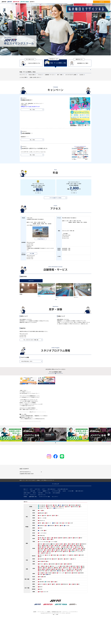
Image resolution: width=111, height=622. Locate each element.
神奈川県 (33, 555)
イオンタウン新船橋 (53, 541)
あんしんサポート (55, 496)
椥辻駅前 (58, 563)
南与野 (71, 537)
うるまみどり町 (45, 591)
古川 (57, 515)
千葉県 (33, 541)
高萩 (45, 530)
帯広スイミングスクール (59, 508)
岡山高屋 (44, 576)
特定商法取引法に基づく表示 (56, 611)
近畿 (27, 569)
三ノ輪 (61, 545)
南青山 (66, 544)
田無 (71, 551)
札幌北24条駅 (49, 505)
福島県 (33, 522)
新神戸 (43, 572)
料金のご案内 (32, 74)
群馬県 (33, 535)
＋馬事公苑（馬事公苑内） (68, 548)
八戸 (40, 510)
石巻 (54, 515)
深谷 (52, 539)
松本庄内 (40, 528)
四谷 (80, 548)
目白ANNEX (41, 550)
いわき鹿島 (60, 523)
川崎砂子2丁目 (41, 555)
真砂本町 (40, 589)
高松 (53, 581)
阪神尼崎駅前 (75, 572)
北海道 (30, 506)
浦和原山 (66, 537)
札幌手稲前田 (72, 505)
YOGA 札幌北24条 (42, 505)
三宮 (40, 572)
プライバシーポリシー (41, 611)
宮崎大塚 (40, 586)
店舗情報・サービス (49, 74)
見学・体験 (59, 74)
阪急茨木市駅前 (42, 570)
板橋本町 (78, 550)
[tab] (55, 442)
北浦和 (40, 537)
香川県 (33, 581)
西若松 (54, 523)
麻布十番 (40, 544)
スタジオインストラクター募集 (44, 496)
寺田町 (79, 567)
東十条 (40, 545)
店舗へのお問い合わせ (35, 77)
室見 (78, 584)
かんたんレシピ (32, 494)
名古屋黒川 (61, 558)
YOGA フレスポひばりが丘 (78, 551)
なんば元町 (72, 569)
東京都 (33, 548)
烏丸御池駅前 (52, 563)
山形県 (33, 520)
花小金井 (49, 553)
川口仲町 (44, 537)
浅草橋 (78, 544)
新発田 (62, 525)
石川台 (73, 547)
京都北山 (46, 563)
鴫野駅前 (56, 567)
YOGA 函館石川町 (42, 506)
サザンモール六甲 (61, 572)
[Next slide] (89, 289)
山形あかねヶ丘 (42, 520)
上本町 (71, 567)
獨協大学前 (76, 537)
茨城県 (33, 530)
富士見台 (40, 551)
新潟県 (33, 525)
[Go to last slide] (22, 289)
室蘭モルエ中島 (50, 506)
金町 (72, 545)
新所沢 (45, 539)
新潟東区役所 (51, 525)
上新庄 (79, 566)
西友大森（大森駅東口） (56, 547)
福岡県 (33, 584)
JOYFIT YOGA (37, 489)
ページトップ (55, 484)
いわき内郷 (65, 523)
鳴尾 (45, 574)
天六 (40, 566)
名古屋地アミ (67, 558)
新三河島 (49, 545)
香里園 (69, 570)
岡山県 (33, 576)
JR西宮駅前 (81, 572)
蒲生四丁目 (51, 567)
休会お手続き (40, 492)
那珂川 (54, 584)
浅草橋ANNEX (83, 544)
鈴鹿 (40, 561)
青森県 (33, 510)
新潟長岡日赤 (41, 525)
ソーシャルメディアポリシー (73, 611)
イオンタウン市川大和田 (43, 541)
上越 (46, 525)
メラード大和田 (66, 569)
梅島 (69, 545)
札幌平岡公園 (65, 505)
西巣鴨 (44, 545)
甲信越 (26, 526)
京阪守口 (65, 570)
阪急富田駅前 (54, 570)
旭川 (80, 506)
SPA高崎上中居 (42, 535)
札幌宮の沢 (68, 506)
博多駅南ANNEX (65, 584)
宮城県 (33, 515)
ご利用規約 (48, 611)
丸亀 (56, 581)
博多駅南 (59, 584)
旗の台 (69, 547)
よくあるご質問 (23, 77)
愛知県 (33, 558)
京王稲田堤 (54, 555)
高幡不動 (44, 553)
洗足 (83, 547)
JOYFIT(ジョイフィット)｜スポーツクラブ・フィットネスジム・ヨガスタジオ (57, 613)
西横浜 (77, 555)
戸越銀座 (64, 547)
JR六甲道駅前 (49, 572)
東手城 (40, 579)
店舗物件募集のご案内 (33, 496)
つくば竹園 (41, 530)
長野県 (33, 527)
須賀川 (40, 523)
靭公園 (40, 569)
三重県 (33, 561)
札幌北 (60, 505)
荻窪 (63, 550)
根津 (70, 544)
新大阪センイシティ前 (55, 566)
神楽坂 (50, 550)
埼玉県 (33, 538)
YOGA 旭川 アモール (42, 508)
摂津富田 (59, 570)
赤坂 (62, 544)
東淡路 (83, 566)
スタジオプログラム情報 (70, 74)
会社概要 (34, 611)
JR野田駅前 (59, 569)
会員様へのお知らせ (27, 492)
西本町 (44, 569)
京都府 (33, 563)
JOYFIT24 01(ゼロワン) (27, 472)
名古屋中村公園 (48, 558)
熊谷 (49, 539)
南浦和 (56, 537)
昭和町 (83, 567)
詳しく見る (32, 109)
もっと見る (37, 192)
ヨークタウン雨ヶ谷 (42, 533)
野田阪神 (49, 569)
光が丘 (45, 551)
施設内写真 (31, 280)
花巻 (46, 513)
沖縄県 (33, 591)
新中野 (54, 550)
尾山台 (60, 548)
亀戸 (49, 547)
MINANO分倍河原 (59, 551)
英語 (53, 614)
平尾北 (46, 584)
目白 (46, 550)
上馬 (43, 548)
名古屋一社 (74, 558)
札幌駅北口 (62, 506)
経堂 (51, 548)
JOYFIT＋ (43, 489)
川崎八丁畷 (48, 555)
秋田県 (33, 517)
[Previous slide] (2, 434)
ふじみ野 (40, 539)
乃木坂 (58, 544)
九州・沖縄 (27, 588)
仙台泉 (40, 515)
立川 (40, 553)
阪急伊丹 (49, 574)
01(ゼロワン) (50, 508)
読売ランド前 (66, 555)
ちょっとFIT (26, 494)
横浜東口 (72, 555)
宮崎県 (33, 586)
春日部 (81, 537)
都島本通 (40, 567)
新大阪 (68, 566)
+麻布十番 (54, 544)
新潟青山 (57, 525)
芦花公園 (55, 548)
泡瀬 (40, 591)
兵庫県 (33, 573)
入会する (101, 1)
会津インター (49, 523)
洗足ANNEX (78, 547)
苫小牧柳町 (57, 506)
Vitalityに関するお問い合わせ (63, 489)
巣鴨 (70, 550)
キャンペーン (23, 74)
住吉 (71, 584)
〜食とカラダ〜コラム (41, 494)
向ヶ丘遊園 (60, 555)
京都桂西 (70, 563)
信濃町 (84, 548)
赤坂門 (50, 584)
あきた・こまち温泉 (42, 518)
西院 (66, 563)
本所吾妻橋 (77, 545)
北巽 (75, 567)
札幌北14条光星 (75, 506)
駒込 (74, 550)
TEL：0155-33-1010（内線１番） (31, 339)
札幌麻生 (55, 505)
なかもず (74, 570)
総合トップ (26, 489)
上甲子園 (40, 574)
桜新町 (47, 548)
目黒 (40, 548)
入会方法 (81, 74)
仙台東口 (50, 515)
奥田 (40, 576)
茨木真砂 (48, 570)
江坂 (81, 569)
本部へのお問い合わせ (51, 489)
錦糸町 (82, 545)
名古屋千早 (55, 558)
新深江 (61, 567)
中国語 (57, 614)
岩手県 (33, 512)
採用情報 (25, 496)
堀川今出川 (41, 563)
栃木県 (33, 533)
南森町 (43, 566)
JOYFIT (31, 489)
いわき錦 (71, 523)
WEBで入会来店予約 (56, 492)
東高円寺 (58, 550)
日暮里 (57, 545)
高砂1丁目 (41, 584)
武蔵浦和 (61, 537)
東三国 (48, 566)
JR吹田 (77, 569)
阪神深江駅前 (68, 572)
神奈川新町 (82, 555)
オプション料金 (47, 492)
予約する (34, 492)
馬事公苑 (76, 548)
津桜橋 (43, 561)
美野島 (74, 584)
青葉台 (40, 556)
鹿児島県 (33, 589)
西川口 (49, 537)
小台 (53, 545)
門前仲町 (44, 547)
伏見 (62, 563)
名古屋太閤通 (41, 558)
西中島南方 (74, 566)
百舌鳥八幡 (80, 570)
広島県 (33, 579)
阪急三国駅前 (63, 566)
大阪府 (33, 568)
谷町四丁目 (66, 567)
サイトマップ (65, 611)
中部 (27, 560)
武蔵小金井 (66, 551)
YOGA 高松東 (48, 581)
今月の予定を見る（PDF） (27, 361)
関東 (27, 543)
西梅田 (54, 569)
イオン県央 (67, 525)
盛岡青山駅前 (41, 513)
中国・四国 (27, 579)
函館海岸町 (79, 505)
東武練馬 (83, 550)
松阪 (47, 561)
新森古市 (45, 567)
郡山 (44, 523)
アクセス (40, 74)
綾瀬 (65, 545)
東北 (27, 516)
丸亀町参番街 (41, 581)
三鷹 (53, 551)
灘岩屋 (55, 572)
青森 (43, 510)
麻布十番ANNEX (47, 544)
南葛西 (40, 547)
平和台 (49, 551)
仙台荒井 (44, 515)
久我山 (67, 550)
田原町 (74, 544)
